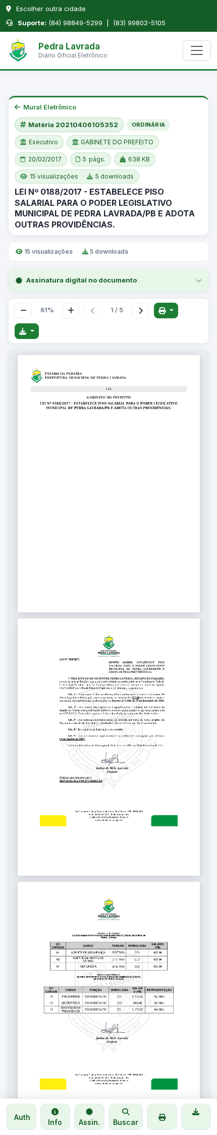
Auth (21, 1117)
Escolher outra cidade (50, 9)
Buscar (125, 1122)
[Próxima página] (140, 310)
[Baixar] (27, 331)
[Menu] (197, 50)
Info (55, 1122)
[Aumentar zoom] (70, 310)
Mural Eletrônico (49, 107)
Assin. (89, 1122)
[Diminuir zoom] (23, 310)
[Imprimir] (166, 310)
